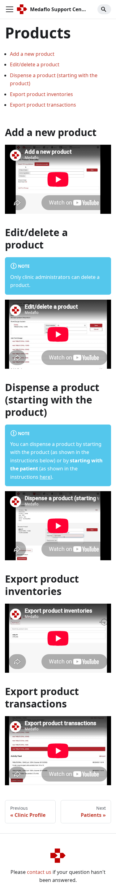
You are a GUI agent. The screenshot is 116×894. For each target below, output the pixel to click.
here (45, 476)
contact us (39, 872)
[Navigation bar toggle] (9, 9)
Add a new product (32, 54)
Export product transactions (43, 104)
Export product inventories (41, 94)
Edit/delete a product (34, 64)
